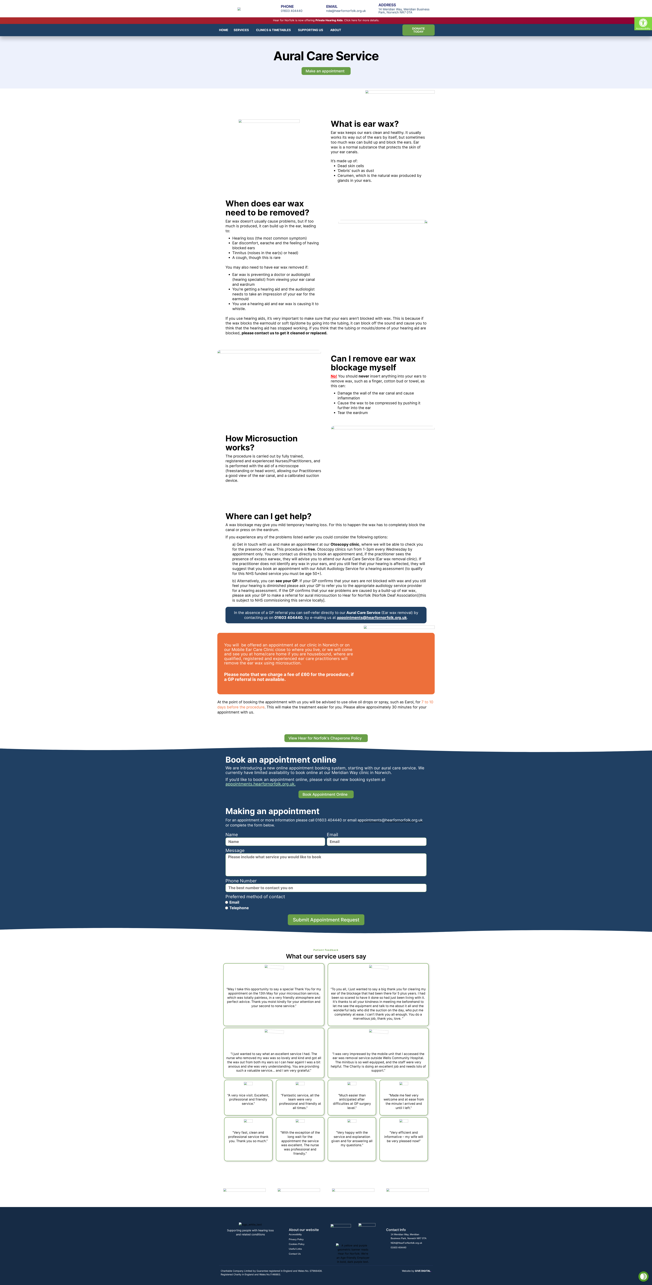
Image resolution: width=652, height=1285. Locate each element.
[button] (643, 23)
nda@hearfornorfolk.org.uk (346, 11)
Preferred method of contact (255, 896)
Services (241, 30)
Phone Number (241, 880)
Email (332, 834)
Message (234, 850)
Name (231, 834)
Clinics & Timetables (273, 30)
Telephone (239, 908)
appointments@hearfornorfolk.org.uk (372, 617)
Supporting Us (310, 30)
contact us (264, 333)
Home (223, 30)
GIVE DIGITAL (423, 1270)
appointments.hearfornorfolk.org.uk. (260, 783)
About (335, 30)
